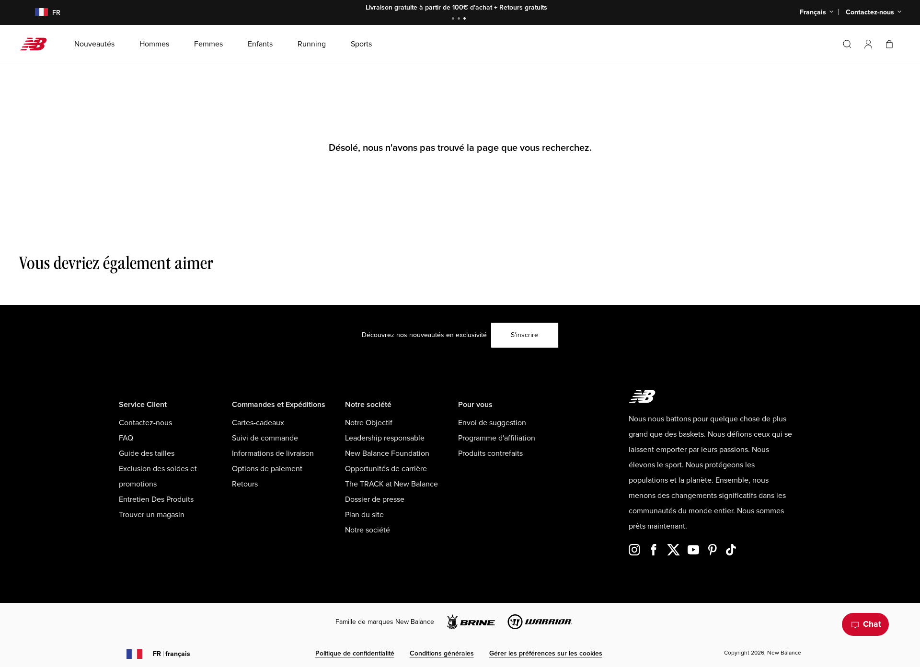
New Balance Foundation (387, 453)
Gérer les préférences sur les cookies (545, 653)
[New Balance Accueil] (37, 44)
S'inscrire (524, 335)
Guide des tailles (146, 453)
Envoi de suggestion (492, 423)
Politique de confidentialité (354, 653)
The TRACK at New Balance (391, 484)
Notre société (367, 530)
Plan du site (364, 515)
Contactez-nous (145, 423)
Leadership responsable (385, 438)
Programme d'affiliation (496, 438)
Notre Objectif (368, 423)
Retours (245, 484)
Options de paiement (267, 469)
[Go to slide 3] (466, 19)
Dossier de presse (374, 499)
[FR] (36, 12)
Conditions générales (442, 653)
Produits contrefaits (490, 453)
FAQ (126, 438)
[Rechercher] (847, 44)
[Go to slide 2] (460, 19)
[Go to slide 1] (454, 19)
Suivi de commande (265, 438)
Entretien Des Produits (156, 499)
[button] (868, 44)
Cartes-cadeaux (258, 423)
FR (171, 654)
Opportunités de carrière (386, 469)
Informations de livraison (273, 453)
